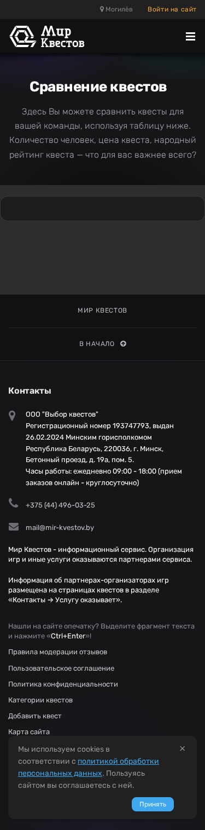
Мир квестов (102, 310)
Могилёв (118, 9)
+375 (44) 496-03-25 (60, 505)
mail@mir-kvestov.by (60, 527)
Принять (152, 804)
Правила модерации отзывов (57, 652)
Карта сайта (29, 732)
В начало (97, 344)
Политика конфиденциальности (63, 684)
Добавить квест (35, 716)
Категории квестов (40, 700)
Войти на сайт (172, 9)
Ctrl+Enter (68, 636)
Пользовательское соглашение (61, 668)
